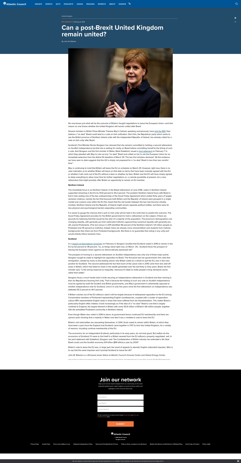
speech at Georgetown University (87, 243)
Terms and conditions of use (61, 444)
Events (49, 4)
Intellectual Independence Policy (82, 444)
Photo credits (206, 444)
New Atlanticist (67, 22)
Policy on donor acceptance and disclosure (134, 444)
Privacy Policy (127, 415)
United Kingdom (67, 16)
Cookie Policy (46, 444)
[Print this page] (235, 17)
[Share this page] (235, 21)
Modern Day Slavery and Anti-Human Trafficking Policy (166, 444)
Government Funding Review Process (107, 444)
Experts (102, 4)
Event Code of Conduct (192, 444)
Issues (80, 4)
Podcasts (68, 4)
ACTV (58, 4)
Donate (122, 4)
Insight (38, 4)
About (112, 4)
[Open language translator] (129, 3)
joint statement (145, 151)
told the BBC (160, 131)
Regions (90, 4)
